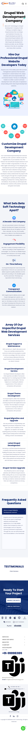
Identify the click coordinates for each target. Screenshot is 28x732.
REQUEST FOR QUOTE (13, 600)
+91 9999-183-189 (14, 686)
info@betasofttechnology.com (15, 679)
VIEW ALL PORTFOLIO (13, 606)
